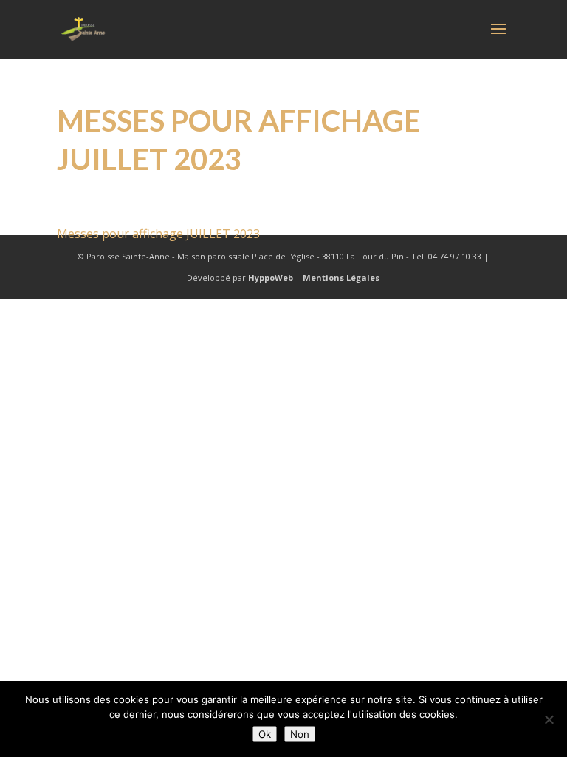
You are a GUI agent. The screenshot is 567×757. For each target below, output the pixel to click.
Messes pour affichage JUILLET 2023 (158, 233)
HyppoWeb (270, 277)
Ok (264, 734)
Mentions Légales (341, 277)
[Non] (548, 719)
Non (299, 734)
